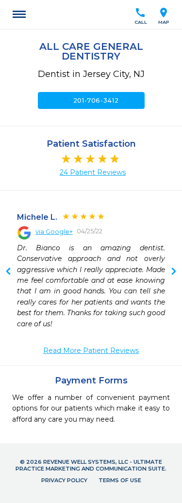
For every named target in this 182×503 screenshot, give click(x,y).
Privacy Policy (64, 480)
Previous (174, 272)
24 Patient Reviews (93, 172)
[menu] (19, 14)
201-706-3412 (91, 100)
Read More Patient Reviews (91, 350)
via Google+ (54, 231)
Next (8, 272)
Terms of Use (120, 480)
